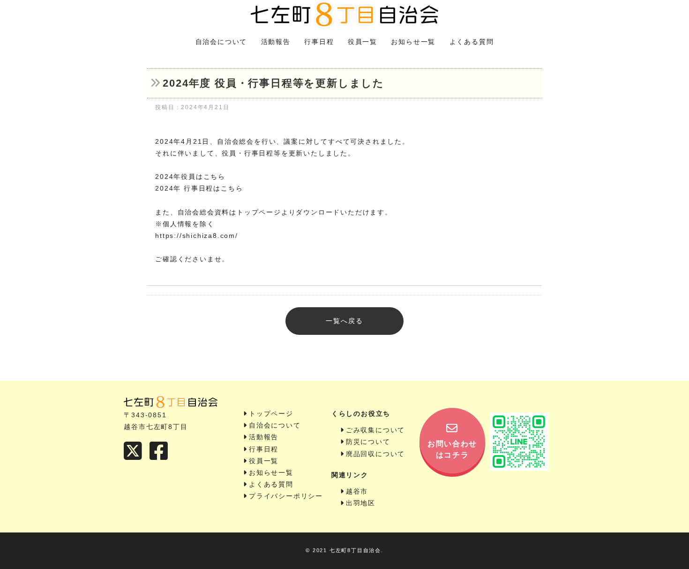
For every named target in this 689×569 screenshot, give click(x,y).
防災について (368, 441)
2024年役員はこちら (190, 176)
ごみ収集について (375, 430)
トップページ (271, 413)
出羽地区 (360, 503)
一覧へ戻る (344, 321)
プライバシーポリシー (286, 496)
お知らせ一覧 (413, 41)
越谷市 (357, 491)
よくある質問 (471, 41)
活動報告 (276, 41)
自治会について (221, 41)
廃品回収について (375, 454)
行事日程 (319, 41)
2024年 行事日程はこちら (199, 188)
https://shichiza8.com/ (196, 235)
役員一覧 (362, 41)
